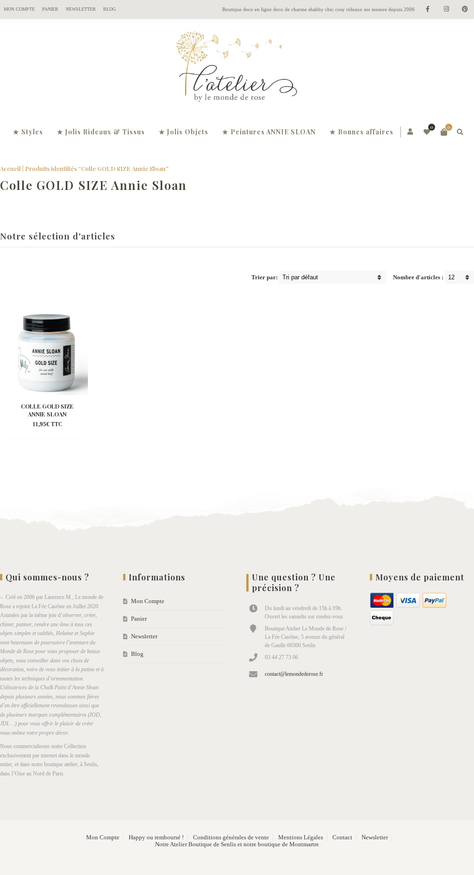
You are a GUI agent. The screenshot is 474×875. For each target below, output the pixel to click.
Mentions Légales (300, 837)
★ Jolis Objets (183, 131)
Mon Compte (19, 9)
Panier (50, 9)
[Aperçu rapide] (39, 425)
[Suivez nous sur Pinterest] (464, 9)
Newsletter (81, 9)
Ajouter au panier (47, 411)
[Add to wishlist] (56, 425)
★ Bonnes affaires (361, 131)
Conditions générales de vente (231, 837)
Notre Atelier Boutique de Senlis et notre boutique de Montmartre (237, 844)
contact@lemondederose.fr (294, 674)
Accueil (10, 168)
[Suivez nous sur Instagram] (446, 9)
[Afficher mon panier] (444, 132)
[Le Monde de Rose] (237, 68)
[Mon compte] (410, 132)
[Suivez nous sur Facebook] (427, 9)
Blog (109, 9)
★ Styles (28, 131)
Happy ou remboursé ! (156, 837)
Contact (342, 837)
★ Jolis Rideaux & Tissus (101, 131)
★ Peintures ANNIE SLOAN (269, 131)
